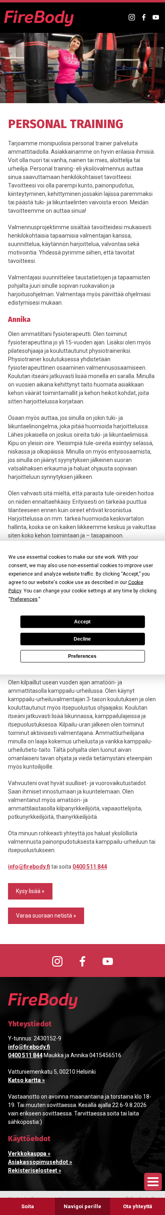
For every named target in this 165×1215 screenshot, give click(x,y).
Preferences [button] (24, 599)
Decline (82, 639)
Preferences (82, 656)
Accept (82, 622)
